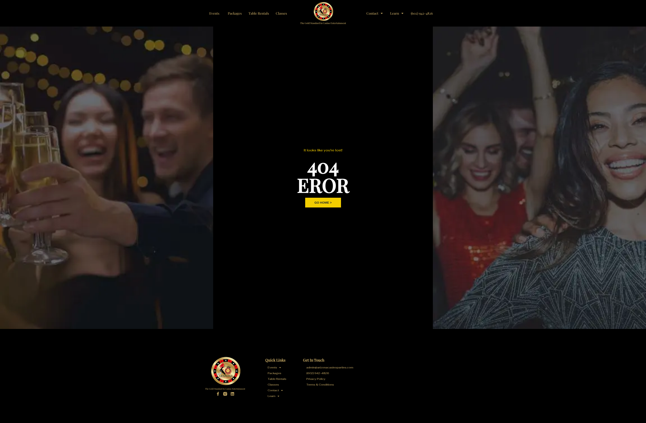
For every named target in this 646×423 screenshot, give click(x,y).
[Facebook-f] (218, 394)
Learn (394, 13)
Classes (281, 13)
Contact (372, 13)
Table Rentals (258, 13)
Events (214, 13)
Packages (235, 13)
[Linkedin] (232, 394)
